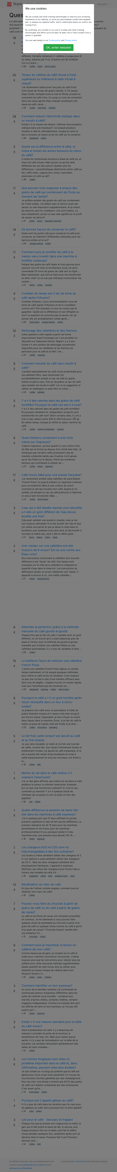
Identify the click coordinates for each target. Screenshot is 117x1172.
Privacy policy (71, 40)
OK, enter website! (58, 47)
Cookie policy (54, 40)
